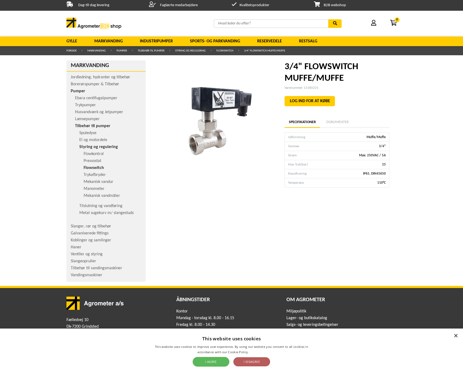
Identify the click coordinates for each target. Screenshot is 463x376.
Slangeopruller (83, 261)
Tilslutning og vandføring (100, 206)
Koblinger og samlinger (91, 240)
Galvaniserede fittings (90, 233)
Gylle (71, 41)
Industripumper (156, 41)
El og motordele (93, 140)
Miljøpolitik (296, 311)
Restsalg (308, 41)
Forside (71, 50)
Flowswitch (224, 50)
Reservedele (269, 41)
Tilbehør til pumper (151, 50)
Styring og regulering (190, 50)
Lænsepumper (87, 119)
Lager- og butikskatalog (306, 318)
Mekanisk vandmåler (102, 196)
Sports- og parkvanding (215, 41)
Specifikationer (302, 122)
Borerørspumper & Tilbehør (95, 84)
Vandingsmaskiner (86, 275)
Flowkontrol (94, 154)
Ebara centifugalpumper (96, 98)
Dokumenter (337, 122)
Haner (76, 247)
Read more (258, 352)
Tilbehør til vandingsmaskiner (96, 268)
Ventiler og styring (87, 254)
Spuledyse (87, 133)
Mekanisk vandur (98, 182)
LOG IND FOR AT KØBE (310, 101)
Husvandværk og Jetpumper (99, 112)
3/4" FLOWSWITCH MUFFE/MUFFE (264, 50)
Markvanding (108, 41)
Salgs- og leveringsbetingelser (312, 325)
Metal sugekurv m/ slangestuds (106, 213)
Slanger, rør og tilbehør (91, 226)
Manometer (94, 189)
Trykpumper (85, 105)
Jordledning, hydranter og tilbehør (100, 77)
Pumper (122, 50)
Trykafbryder (95, 175)
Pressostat (92, 161)
